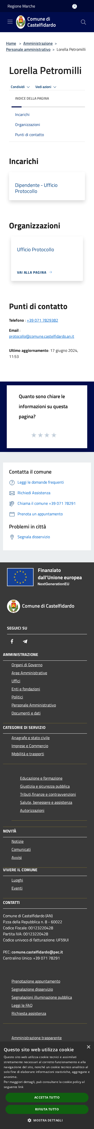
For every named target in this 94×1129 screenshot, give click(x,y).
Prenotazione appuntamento (36, 981)
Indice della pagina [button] (32, 98)
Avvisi (17, 857)
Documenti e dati (26, 713)
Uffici (16, 681)
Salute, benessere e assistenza (46, 802)
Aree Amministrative (29, 673)
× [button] (88, 1047)
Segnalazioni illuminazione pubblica (42, 997)
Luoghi (17, 880)
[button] (47, 1120)
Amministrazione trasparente (37, 1038)
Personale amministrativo (28, 49)
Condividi (18, 87)
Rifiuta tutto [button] (47, 1109)
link (20, 1087)
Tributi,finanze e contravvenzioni (48, 794)
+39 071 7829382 (42, 320)
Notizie (18, 841)
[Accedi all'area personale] (74, 6)
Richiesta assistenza (29, 1013)
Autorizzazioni (32, 810)
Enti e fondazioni (26, 689)
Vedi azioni (43, 87)
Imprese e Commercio (30, 746)
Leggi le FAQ (22, 1005)
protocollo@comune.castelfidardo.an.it (41, 336)
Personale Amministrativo (34, 705)
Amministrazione (38, 43)
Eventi (17, 888)
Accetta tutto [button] (47, 1097)
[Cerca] (83, 22)
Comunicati (21, 849)
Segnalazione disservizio (32, 989)
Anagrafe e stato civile (31, 738)
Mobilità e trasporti (28, 754)
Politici (17, 697)
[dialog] (47, 1085)
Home (11, 43)
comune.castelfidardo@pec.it (37, 952)
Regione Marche (21, 6)
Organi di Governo (27, 665)
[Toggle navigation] (10, 22)
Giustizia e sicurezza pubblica (45, 786)
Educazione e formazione (41, 778)
